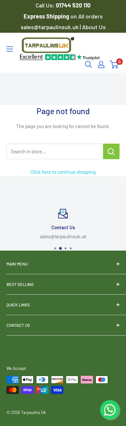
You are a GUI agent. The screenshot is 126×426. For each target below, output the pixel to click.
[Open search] (88, 64)
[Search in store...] (111, 151)
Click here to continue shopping (63, 172)
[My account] (101, 64)
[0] (114, 64)
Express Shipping (47, 16)
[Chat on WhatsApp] (110, 410)
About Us (94, 26)
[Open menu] (9, 49)
